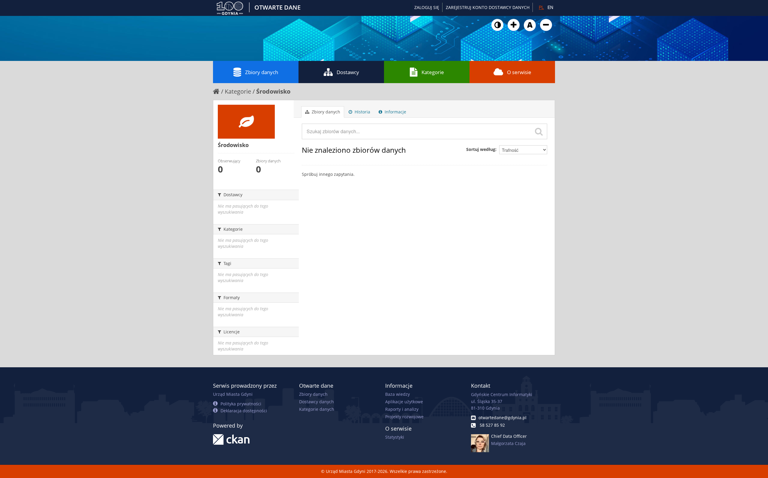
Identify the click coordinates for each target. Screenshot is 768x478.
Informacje (394, 112)
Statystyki (394, 437)
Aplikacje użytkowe (404, 401)
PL (541, 7)
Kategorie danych (316, 409)
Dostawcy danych (316, 401)
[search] (539, 131)
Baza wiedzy (397, 394)
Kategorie (433, 72)
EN (550, 7)
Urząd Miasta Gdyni (233, 394)
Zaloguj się (426, 7)
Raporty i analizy (401, 409)
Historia (361, 112)
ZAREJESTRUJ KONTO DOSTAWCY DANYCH (488, 7)
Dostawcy (348, 72)
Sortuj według (480, 149)
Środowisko (273, 91)
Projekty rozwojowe (404, 416)
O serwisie (519, 72)
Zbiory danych (261, 72)
